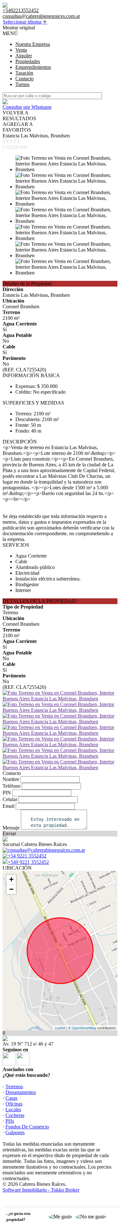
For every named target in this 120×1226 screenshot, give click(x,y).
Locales (13, 1109)
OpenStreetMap (84, 1027)
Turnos (22, 84)
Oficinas (13, 1103)
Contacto (24, 78)
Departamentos (20, 1092)
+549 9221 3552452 (28, 862)
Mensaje (11, 827)
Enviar (9, 833)
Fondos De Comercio (27, 1126)
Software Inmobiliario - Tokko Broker (41, 1190)
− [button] (11, 889)
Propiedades (27, 61)
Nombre (11, 779)
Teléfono (11, 786)
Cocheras (14, 1115)
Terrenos (14, 1086)
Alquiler (23, 55)
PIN (7, 792)
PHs (9, 1121)
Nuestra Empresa (32, 44)
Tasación (24, 73)
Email (8, 806)
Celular (10, 799)
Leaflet (60, 1027)
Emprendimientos (33, 67)
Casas (11, 1098)
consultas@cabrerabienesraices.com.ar (41, 16)
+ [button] (11, 879)
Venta (21, 50)
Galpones (15, 1132)
